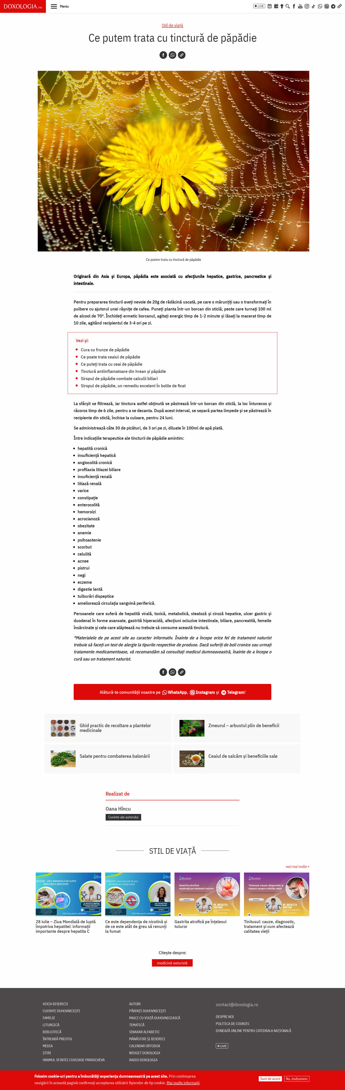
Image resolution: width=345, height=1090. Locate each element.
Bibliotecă (52, 1032)
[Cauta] (287, 6)
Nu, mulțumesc (297, 1078)
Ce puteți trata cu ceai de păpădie (111, 363)
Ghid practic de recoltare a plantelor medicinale (115, 728)
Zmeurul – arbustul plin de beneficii (243, 725)
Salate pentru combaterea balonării (115, 756)
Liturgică (51, 1025)
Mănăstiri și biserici (147, 1039)
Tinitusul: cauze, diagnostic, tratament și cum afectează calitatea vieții (269, 926)
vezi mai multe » (297, 866)
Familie (49, 1018)
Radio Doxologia (143, 1060)
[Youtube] (300, 6)
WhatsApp (177, 692)
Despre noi (225, 1017)
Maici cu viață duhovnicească (154, 1018)
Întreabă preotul (57, 1039)
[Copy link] (181, 55)
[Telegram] (333, 6)
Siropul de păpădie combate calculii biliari (119, 378)
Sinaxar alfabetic (144, 1032)
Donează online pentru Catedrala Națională (253, 1031)
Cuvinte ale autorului (123, 817)
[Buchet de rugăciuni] (282, 6)
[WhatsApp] (320, 6)
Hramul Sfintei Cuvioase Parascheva (74, 1060)
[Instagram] (307, 6)
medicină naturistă (172, 963)
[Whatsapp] (172, 55)
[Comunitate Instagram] (327, 6)
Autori (135, 1004)
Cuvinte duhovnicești (61, 1011)
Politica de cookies (232, 1024)
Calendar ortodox (144, 1046)
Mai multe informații (183, 1082)
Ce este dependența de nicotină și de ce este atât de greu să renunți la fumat (136, 926)
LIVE (261, 6)
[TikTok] (313, 6)
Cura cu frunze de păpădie (105, 349)
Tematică (136, 1025)
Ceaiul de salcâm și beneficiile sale (243, 756)
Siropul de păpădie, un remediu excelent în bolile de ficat (133, 385)
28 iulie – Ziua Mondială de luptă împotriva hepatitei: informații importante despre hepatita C (66, 926)
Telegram (235, 692)
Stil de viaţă (172, 25)
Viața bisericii (55, 1004)
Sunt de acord (270, 1078)
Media (48, 1046)
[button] (60, 6)
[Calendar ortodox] (269, 6)
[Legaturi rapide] (339, 6)
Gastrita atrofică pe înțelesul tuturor (200, 924)
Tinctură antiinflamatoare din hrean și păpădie (123, 371)
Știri (47, 1053)
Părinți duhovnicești (147, 1011)
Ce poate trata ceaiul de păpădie (110, 356)
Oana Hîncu (118, 808)
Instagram (205, 692)
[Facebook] (293, 6)
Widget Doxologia (144, 1053)
